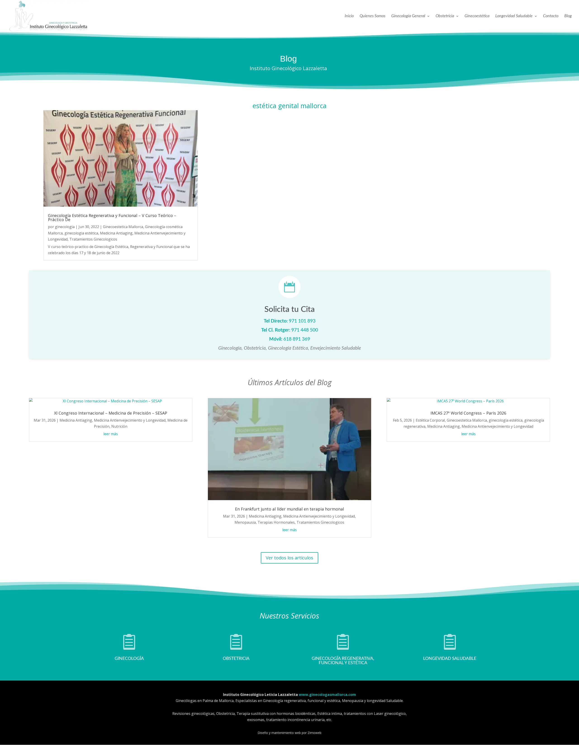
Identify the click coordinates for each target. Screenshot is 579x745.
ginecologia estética (81, 233)
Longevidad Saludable (514, 16)
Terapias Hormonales (276, 522)
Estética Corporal (430, 420)
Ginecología (129, 659)
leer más (110, 433)
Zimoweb (314, 733)
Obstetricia (445, 16)
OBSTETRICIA (236, 659)
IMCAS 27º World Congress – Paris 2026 (468, 413)
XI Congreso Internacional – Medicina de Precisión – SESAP (110, 413)
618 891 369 (296, 339)
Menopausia (245, 522)
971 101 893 (302, 321)
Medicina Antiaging (116, 233)
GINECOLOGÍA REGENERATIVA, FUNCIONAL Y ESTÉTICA (343, 661)
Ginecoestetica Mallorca (123, 226)
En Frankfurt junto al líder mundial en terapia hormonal (289, 509)
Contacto (550, 16)
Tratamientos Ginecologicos (93, 239)
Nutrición (119, 426)
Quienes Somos (372, 16)
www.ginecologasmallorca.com (327, 694)
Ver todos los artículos (289, 558)
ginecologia (65, 226)
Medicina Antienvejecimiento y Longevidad (130, 420)
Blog (568, 16)
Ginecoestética (477, 16)
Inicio (349, 16)
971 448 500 (304, 330)
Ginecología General (408, 16)
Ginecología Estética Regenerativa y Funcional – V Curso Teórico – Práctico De (112, 217)
